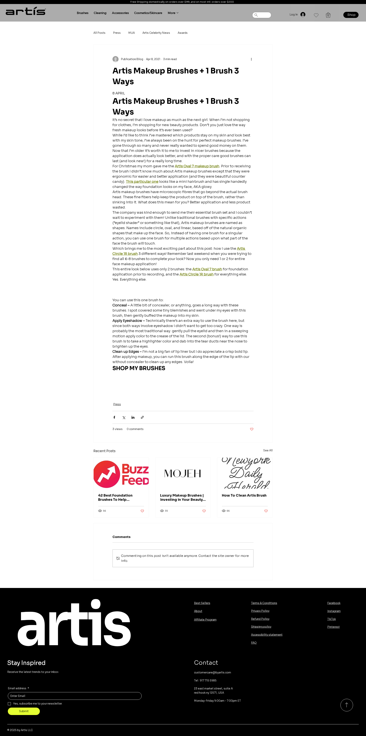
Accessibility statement (267, 634)
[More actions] (251, 59)
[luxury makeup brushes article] (183, 473)
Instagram (334, 611)
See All (268, 450)
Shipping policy (261, 626)
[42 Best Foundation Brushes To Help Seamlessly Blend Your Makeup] (121, 473)
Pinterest (333, 627)
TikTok (331, 619)
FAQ (254, 642)
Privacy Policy (260, 611)
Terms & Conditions (264, 603)
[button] (328, 15)
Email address (18, 688)
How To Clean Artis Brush (244, 495)
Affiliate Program (205, 619)
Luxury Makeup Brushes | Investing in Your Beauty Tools (182, 497)
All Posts (99, 33)
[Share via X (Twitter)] (123, 417)
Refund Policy (260, 619)
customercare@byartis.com (212, 672)
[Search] (261, 15)
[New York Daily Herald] (244, 473)
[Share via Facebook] (114, 417)
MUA (131, 33)
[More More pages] (177, 13)
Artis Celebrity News (156, 33)
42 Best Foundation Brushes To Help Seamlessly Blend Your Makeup (118, 497)
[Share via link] (142, 417)
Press (117, 33)
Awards (183, 33)
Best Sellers (202, 603)
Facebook (333, 603)
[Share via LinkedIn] (133, 417)
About (198, 611)
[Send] (346, 705)
